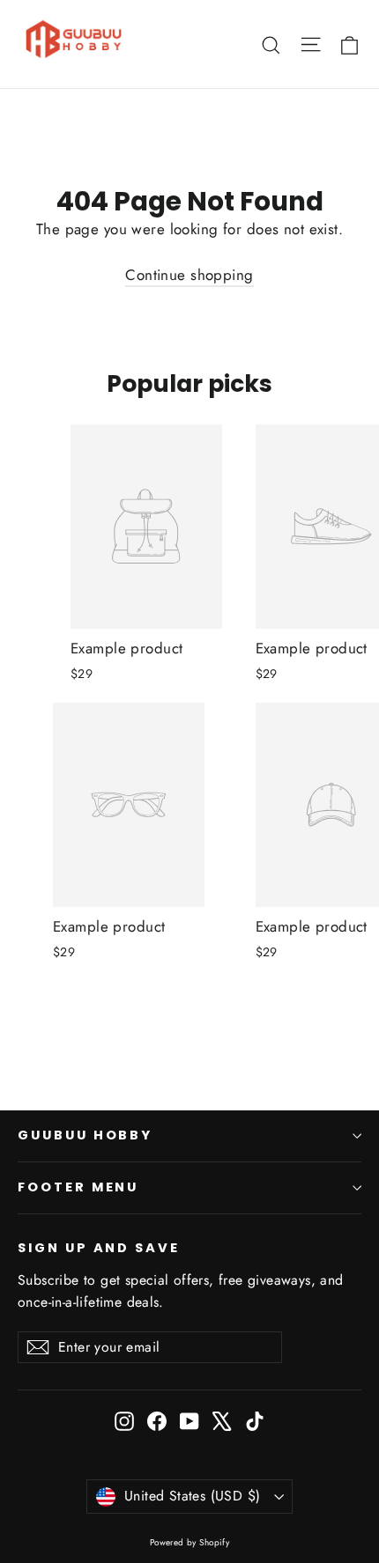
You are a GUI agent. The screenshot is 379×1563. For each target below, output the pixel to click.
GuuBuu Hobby (85, 1135)
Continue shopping (189, 274)
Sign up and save (99, 1248)
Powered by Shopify (190, 1542)
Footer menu (78, 1187)
